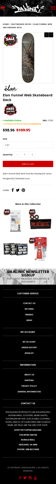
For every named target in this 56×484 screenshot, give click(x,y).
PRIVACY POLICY (29, 386)
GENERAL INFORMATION (29, 391)
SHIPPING (29, 380)
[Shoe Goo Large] (40, 260)
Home (6, 24)
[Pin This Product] (23, 190)
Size (5, 138)
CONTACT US (29, 303)
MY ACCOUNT (29, 341)
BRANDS (29, 314)
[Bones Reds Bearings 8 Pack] (40, 232)
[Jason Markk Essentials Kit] (15, 232)
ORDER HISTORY (29, 347)
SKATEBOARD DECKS (21, 24)
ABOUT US (29, 374)
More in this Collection (28, 203)
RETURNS (29, 309)
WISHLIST (29, 353)
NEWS (29, 320)
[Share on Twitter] (18, 190)
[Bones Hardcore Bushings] (15, 260)
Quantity (7, 154)
